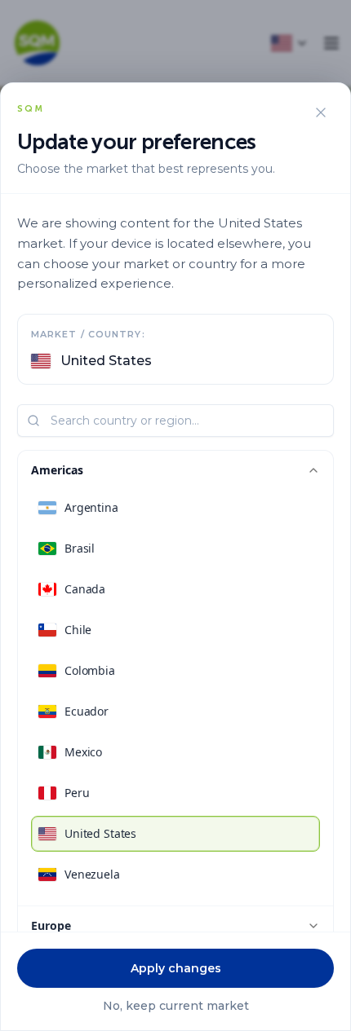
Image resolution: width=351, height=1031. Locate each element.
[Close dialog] (320, 112)
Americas (57, 470)
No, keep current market (176, 1005)
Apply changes (176, 968)
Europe (51, 925)
